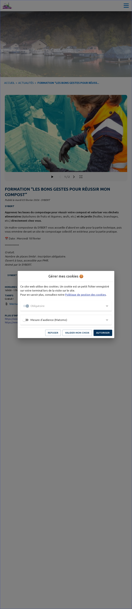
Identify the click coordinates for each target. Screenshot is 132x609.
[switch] (24, 320)
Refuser (53, 332)
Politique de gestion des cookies (85, 294)
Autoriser (103, 332)
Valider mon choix (77, 332)
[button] (66, 306)
